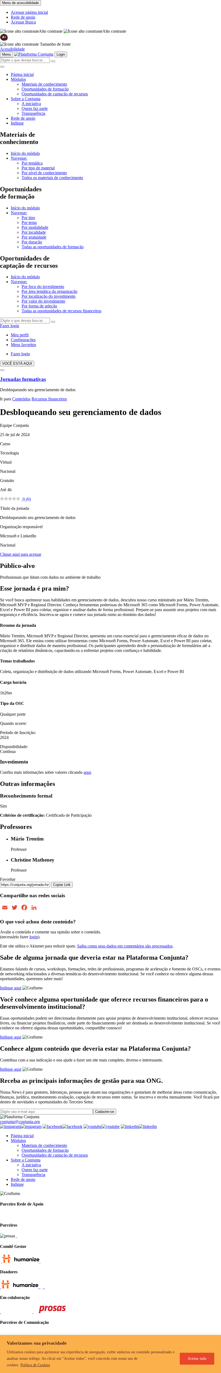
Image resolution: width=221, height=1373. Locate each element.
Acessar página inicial (29, 12)
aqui (87, 772)
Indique (17, 123)
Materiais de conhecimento (44, 84)
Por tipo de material (38, 168)
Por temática (32, 163)
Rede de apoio (23, 17)
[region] (110, 1354)
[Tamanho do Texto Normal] (19, 44)
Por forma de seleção (39, 306)
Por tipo (28, 217)
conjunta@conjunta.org (20, 1121)
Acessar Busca (23, 22)
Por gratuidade (34, 237)
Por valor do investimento (43, 301)
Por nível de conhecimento (44, 172)
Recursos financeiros (49, 399)
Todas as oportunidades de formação (53, 247)
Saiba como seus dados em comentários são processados (124, 946)
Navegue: (19, 158)
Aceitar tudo (197, 1359)
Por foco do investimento (43, 286)
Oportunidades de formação (45, 89)
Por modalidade (35, 227)
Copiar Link (62, 885)
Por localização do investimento (48, 296)
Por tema (29, 222)
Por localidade (34, 232)
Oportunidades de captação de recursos (55, 94)
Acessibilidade (12, 49)
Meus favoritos (23, 344)
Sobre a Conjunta (25, 98)
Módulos (18, 79)
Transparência (33, 113)
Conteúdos (21, 399)
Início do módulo (25, 153)
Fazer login (9, 325)
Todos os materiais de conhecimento (52, 177)
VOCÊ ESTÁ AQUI (17, 363)
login (33, 937)
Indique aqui (10, 988)
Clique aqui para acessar (20, 554)
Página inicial (22, 74)
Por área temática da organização (49, 291)
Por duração (32, 242)
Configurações (23, 339)
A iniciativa (31, 103)
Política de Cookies (35, 1365)
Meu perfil (20, 335)
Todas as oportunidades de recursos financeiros (61, 311)
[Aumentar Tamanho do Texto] (4, 39)
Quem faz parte (35, 108)
